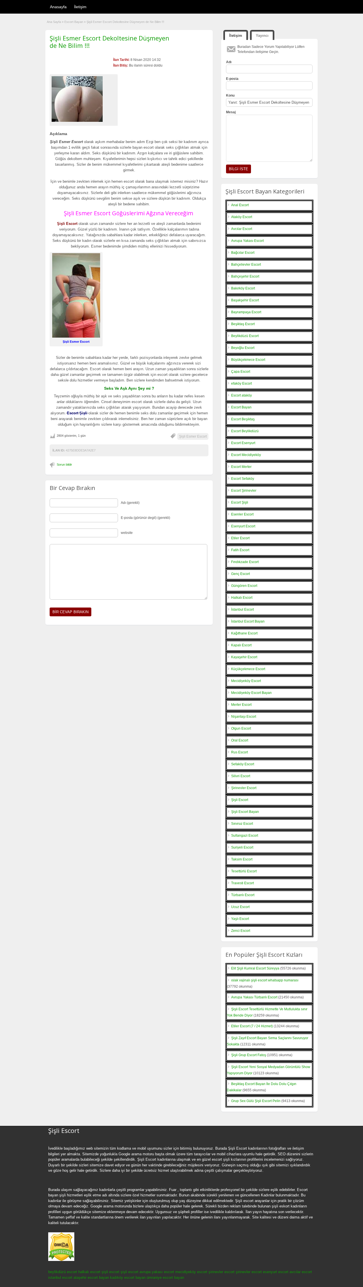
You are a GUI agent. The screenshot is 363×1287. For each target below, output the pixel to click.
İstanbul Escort (242, 609)
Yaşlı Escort (240, 919)
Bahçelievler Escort (246, 265)
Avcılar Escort (241, 229)
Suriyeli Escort (242, 847)
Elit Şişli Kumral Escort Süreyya (255, 968)
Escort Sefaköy (242, 479)
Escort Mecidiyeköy (246, 455)
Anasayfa (58, 7)
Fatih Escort (240, 550)
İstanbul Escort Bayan (248, 621)
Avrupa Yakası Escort (247, 241)
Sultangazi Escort (244, 836)
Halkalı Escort (241, 598)
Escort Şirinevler (243, 491)
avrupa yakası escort (157, 1272)
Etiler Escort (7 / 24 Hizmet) (252, 1026)
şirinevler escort (221, 1272)
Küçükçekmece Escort (248, 669)
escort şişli (221, 1159)
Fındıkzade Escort (245, 562)
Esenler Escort (242, 514)
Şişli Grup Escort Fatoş (248, 1055)
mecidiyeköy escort (191, 1272)
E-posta (232, 79)
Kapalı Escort (241, 645)
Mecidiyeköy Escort (246, 681)
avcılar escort (301, 1272)
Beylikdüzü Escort (245, 336)
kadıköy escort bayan (127, 1277)
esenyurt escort (275, 1272)
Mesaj (231, 112)
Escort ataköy (241, 395)
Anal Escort (240, 205)
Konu (230, 95)
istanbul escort (60, 1277)
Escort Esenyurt (243, 443)
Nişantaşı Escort (243, 717)
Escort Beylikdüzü (245, 431)
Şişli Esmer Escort (193, 436)
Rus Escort (239, 752)
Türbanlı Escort (242, 895)
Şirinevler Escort (243, 788)
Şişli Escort (239, 800)
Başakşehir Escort (245, 300)
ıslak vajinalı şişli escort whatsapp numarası (264, 980)
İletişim (80, 7)
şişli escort (110, 1272)
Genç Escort (240, 574)
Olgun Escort (241, 728)
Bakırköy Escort (243, 288)
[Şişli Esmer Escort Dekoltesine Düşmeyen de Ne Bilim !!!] (84, 99)
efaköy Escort (241, 383)
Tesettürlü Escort (244, 871)
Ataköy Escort (241, 217)
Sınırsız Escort (242, 824)
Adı (228, 62)
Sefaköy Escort (242, 764)
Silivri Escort (240, 776)
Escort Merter (241, 467)
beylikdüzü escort (62, 1272)
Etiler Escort (240, 538)
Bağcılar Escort (242, 253)
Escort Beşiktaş (243, 419)
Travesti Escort (242, 883)
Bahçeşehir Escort (245, 276)
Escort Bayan (73, 22)
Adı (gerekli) (130, 503)
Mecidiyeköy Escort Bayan (251, 693)
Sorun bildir (64, 464)
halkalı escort (89, 1272)
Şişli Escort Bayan (245, 812)
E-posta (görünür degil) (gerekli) (145, 518)
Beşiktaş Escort (243, 324)
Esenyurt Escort (243, 526)
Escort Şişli (239, 502)
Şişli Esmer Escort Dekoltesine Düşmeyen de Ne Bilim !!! (109, 42)
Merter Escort (241, 705)
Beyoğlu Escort (242, 348)
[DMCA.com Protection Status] (61, 1260)
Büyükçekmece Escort (248, 360)
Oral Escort (239, 740)
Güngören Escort (244, 586)
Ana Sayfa (54, 22)
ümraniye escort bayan (165, 1277)
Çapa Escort (240, 372)
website (127, 533)
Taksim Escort (241, 859)
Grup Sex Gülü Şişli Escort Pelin (255, 1101)
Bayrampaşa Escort (246, 312)
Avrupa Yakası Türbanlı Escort (254, 997)
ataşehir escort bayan (91, 1277)
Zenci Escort (240, 931)
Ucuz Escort (240, 907)
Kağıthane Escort (244, 633)
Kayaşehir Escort (244, 657)
